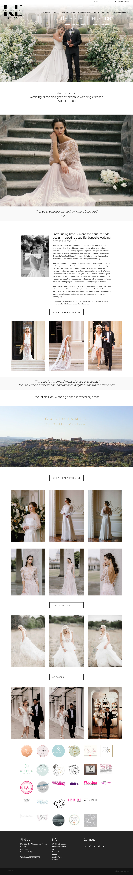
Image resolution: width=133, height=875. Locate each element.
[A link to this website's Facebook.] (86, 846)
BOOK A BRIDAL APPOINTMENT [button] (66, 312)
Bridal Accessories (84, 12)
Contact (55, 859)
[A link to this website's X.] (95, 846)
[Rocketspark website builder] (119, 871)
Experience (46, 12)
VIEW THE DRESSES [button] (61, 605)
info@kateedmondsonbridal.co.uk (104, 2)
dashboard (16, 871)
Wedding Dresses (68, 12)
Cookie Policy (57, 857)
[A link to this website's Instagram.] (90, 846)
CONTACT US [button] (58, 677)
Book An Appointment (120, 12)
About (55, 12)
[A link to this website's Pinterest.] (99, 846)
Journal (96, 12)
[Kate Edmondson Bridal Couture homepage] (16, 12)
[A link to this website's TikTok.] (103, 846)
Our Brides (105, 12)
